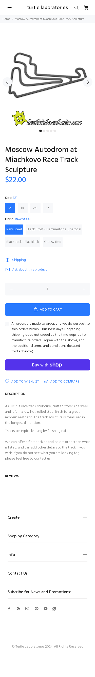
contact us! (42, 459)
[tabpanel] (47, 79)
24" (35, 208)
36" (48, 208)
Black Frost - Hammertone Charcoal (54, 229)
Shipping (19, 260)
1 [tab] (40, 131)
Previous (7, 82)
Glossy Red (52, 242)
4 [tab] (51, 131)
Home (6, 19)
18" (23, 208)
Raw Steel (14, 229)
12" (10, 208)
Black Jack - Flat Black (22, 242)
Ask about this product (29, 270)
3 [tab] (47, 131)
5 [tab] (54, 131)
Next (87, 82)
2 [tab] (44, 131)
